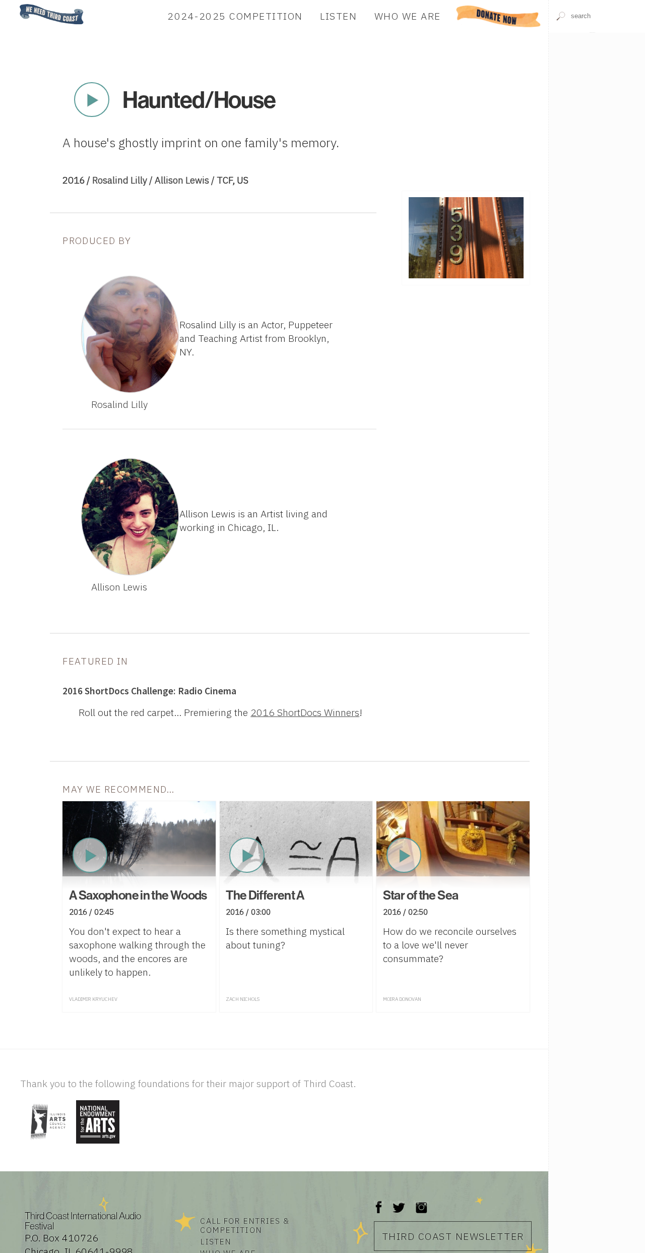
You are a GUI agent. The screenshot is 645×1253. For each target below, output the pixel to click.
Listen (338, 16)
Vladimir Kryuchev (93, 999)
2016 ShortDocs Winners (304, 712)
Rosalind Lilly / (123, 180)
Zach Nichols (243, 999)
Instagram (421, 1202)
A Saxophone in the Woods (138, 895)
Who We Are (407, 16)
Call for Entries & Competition (244, 1225)
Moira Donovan (402, 999)
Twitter (398, 1202)
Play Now (91, 99)
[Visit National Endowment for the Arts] (98, 1144)
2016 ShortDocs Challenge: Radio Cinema (149, 691)
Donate (499, 16)
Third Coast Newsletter (453, 1236)
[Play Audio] (596, 81)
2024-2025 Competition (235, 16)
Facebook (379, 1202)
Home (16, 5)
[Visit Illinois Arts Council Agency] (47, 1144)
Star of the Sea (421, 895)
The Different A (265, 895)
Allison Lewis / (186, 180)
